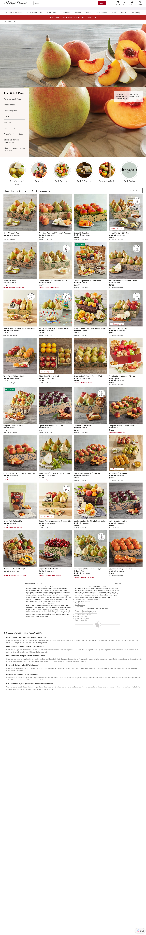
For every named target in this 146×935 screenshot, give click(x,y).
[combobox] (65, 3)
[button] (14, 12)
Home (5, 21)
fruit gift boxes (47, 607)
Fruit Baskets (79, 603)
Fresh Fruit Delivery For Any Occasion (86, 613)
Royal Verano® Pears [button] (12, 99)
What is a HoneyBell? (81, 616)
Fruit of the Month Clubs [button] (13, 134)
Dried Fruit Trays (80, 605)
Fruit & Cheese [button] (10, 117)
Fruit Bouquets (79, 606)
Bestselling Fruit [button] (10, 111)
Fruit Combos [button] (9, 105)
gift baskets (42, 597)
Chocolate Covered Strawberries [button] (11, 141)
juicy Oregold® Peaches (57, 609)
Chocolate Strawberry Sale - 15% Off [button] (14, 149)
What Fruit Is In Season (82, 618)
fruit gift (53, 588)
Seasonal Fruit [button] (9, 128)
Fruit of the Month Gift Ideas (83, 614)
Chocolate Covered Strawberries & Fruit (86, 599)
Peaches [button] (7, 122)
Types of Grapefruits (81, 620)
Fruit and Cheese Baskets (82, 601)
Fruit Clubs (68, 597)
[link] (135, 190)
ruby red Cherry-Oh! (44, 611)
